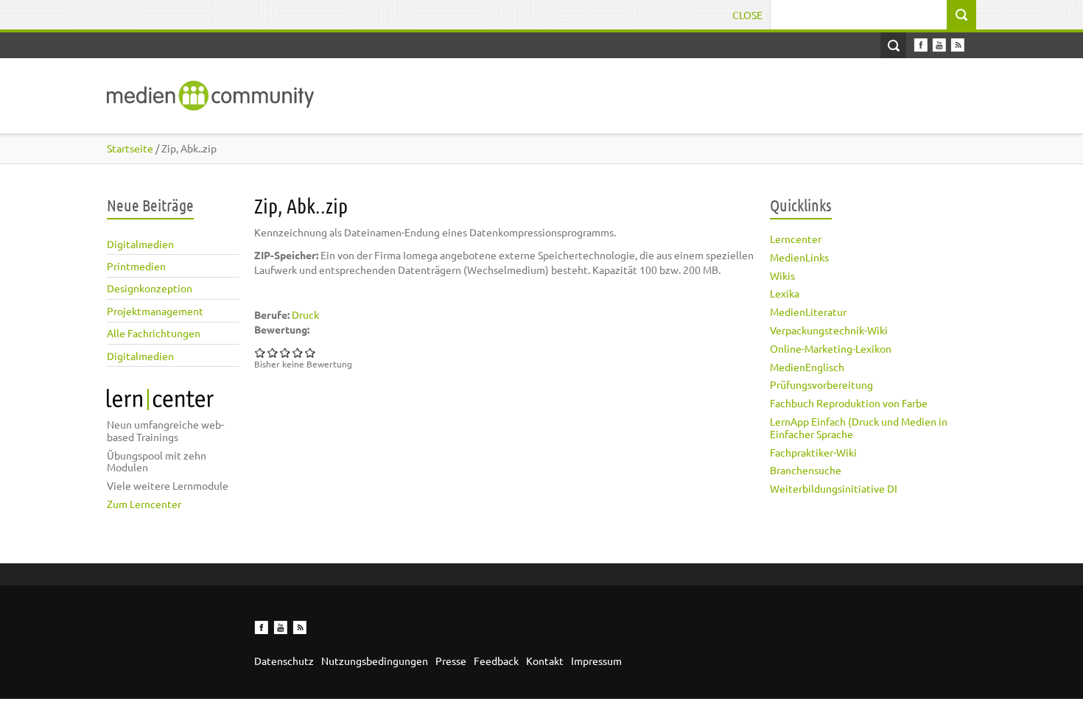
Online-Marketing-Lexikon (830, 348)
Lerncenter (795, 238)
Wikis (782, 275)
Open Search (893, 45)
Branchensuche (805, 469)
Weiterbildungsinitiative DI (833, 488)
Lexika (784, 293)
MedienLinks (799, 257)
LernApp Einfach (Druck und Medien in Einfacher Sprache (858, 427)
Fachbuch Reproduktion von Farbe (849, 402)
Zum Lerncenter (144, 503)
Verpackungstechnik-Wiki (829, 330)
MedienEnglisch (807, 366)
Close (747, 14)
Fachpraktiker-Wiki (813, 452)
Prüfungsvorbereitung (821, 384)
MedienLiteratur (808, 311)
